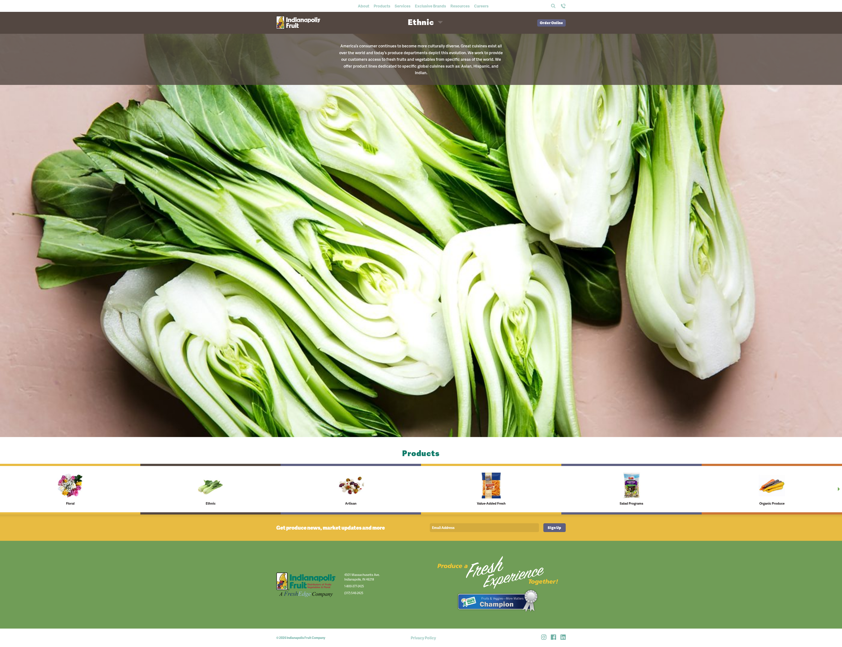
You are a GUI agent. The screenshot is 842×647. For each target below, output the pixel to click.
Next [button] (839, 489)
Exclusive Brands (430, 6)
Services (402, 6)
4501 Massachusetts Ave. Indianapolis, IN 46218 (362, 577)
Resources (460, 6)
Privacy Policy (423, 637)
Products (382, 6)
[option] (70, 489)
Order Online (551, 22)
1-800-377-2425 (354, 586)
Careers (481, 6)
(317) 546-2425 (353, 593)
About (363, 6)
